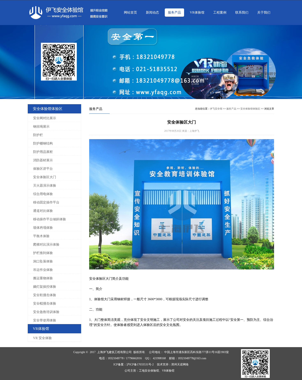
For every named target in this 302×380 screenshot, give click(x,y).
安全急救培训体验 (46, 312)
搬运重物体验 (43, 278)
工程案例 (219, 12)
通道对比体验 (43, 211)
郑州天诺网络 (180, 364)
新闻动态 (152, 12)
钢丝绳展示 (41, 126)
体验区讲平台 (43, 168)
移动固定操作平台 (46, 202)
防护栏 (38, 135)
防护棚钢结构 (43, 143)
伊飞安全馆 (216, 108)
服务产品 (174, 12)
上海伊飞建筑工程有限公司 (114, 352)
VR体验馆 (197, 12)
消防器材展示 (43, 160)
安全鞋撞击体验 (44, 295)
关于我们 (263, 12)
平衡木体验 (41, 236)
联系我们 (241, 12)
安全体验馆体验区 (250, 108)
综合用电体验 (43, 194)
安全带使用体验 (44, 320)
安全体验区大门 (44, 177)
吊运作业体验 (43, 269)
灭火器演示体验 (44, 185)
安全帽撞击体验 (44, 303)
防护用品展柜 (43, 152)
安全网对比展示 (44, 118)
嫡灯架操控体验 (44, 286)
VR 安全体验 (42, 338)
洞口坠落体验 (43, 261)
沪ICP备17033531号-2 (140, 364)
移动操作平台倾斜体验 (49, 219)
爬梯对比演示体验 (46, 244)
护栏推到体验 (43, 253)
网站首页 (130, 12)
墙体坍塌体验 (43, 227)
